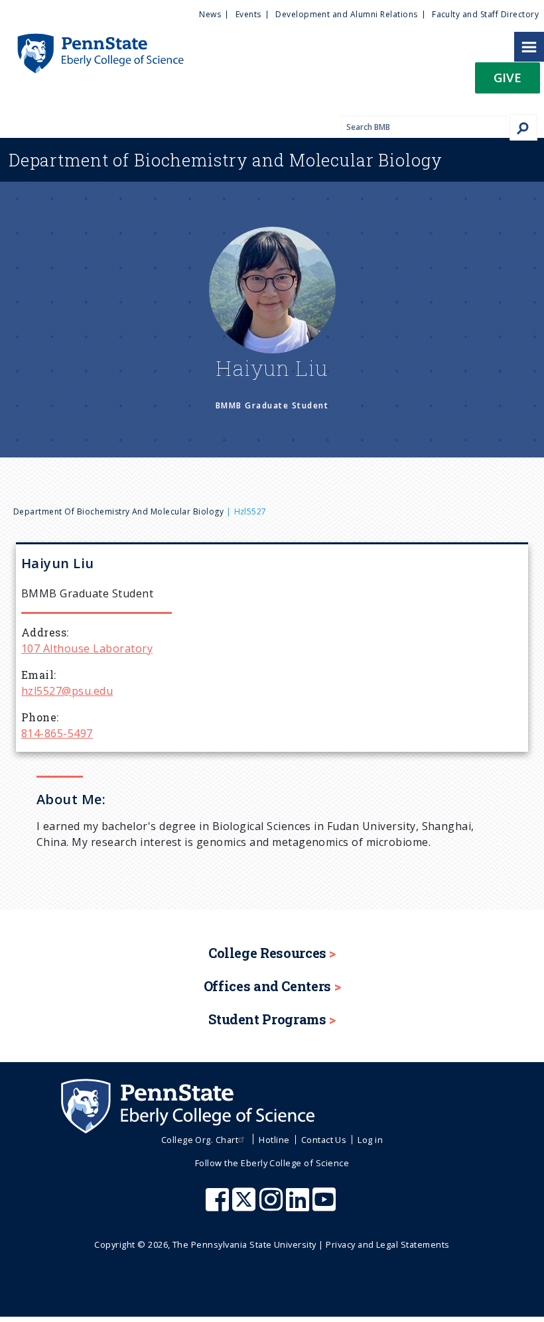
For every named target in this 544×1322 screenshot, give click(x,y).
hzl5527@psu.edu (67, 691)
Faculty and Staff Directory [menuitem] (485, 14)
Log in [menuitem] (370, 1140)
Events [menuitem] (248, 14)
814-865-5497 (57, 733)
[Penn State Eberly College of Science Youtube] (325, 1206)
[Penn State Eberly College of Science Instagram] (272, 1206)
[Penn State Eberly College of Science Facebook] (219, 1206)
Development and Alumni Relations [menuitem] (346, 14)
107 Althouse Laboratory (87, 648)
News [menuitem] (210, 14)
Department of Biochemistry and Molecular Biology (118, 511)
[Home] (92, 39)
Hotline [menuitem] (274, 1140)
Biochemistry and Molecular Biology (225, 160)
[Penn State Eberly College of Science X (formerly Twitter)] (245, 1206)
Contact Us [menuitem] (324, 1140)
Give (507, 77)
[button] (507, 81)
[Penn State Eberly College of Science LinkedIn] (299, 1206)
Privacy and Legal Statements (387, 1244)
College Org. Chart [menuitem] (200, 1140)
